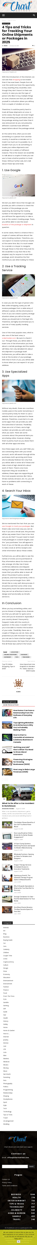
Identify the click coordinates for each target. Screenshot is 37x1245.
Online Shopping (10, 654)
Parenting (6, 1077)
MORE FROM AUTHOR (10, 705)
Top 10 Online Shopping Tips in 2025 (8, 666)
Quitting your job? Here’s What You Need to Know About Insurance (23, 751)
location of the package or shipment (16, 224)
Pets (4, 1080)
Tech (5, 1108)
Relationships (8, 1093)
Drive (5, 971)
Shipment (7, 657)
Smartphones (8, 1099)
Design (5, 968)
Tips (16, 657)
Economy (6, 974)
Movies (5, 1065)
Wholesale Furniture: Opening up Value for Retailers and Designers (24, 856)
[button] (3, 15)
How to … (6, 1034)
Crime (5, 959)
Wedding (6, 1124)
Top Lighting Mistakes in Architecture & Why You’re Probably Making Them (23, 726)
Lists (5, 1052)
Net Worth (7, 1074)
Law (4, 1046)
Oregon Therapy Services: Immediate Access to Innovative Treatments (23, 867)
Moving (5, 1068)
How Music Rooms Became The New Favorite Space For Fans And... (23, 909)
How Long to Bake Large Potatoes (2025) (24, 770)
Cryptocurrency (8, 962)
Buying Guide (7, 940)
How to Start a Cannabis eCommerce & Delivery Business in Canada (23, 738)
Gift (4, 1009)
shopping (16, 80)
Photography (7, 1083)
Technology (7, 1112)
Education (6, 977)
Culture (5, 965)
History (5, 1021)
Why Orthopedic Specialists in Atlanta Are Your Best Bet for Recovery (24, 888)
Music (5, 1071)
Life (4, 1049)
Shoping (6, 1096)
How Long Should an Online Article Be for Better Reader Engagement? (23, 835)
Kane (5, 45)
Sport (5, 1102)
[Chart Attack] (18, 6)
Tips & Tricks (12, 20)
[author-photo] (18, 689)
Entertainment (8, 981)
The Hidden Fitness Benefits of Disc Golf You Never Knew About (24, 824)
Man (4, 1055)
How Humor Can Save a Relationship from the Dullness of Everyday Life (23, 714)
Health (5, 1018)
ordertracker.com (9, 338)
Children (6, 952)
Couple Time (7, 956)
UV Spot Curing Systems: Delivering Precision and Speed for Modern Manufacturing (24, 846)
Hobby (5, 1024)
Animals (6, 927)
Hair (4, 1015)
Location (14, 652)
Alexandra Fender (8, 808)
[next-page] (6, 779)
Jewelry (5, 1040)
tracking (26, 657)
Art (4, 931)
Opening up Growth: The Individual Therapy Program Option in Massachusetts (23, 877)
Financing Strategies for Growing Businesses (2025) (22, 761)
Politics (5, 1087)
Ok (18, 1241)
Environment (7, 984)
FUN (4, 999)
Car (4, 799)
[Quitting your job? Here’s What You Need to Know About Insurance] (7, 749)
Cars (4, 946)
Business (6, 937)
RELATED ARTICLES (9, 702)
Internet (6, 1037)
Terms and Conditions (9, 1186)
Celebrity (6, 949)
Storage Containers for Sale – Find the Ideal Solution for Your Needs (24, 899)
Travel (5, 1118)
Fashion (6, 987)
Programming (8, 1090)
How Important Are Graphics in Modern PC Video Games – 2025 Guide (27, 667)
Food (5, 993)
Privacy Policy (7, 1182)
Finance (6, 990)
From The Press (8, 996)
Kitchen (5, 1043)
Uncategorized (8, 1121)
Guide (5, 1012)
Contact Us (6, 1179)
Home (4, 20)
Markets (6, 1059)
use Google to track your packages (16, 526)
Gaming (6, 1005)
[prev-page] (3, 779)
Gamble (6, 1002)
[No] (34, 1237)
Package (24, 654)
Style (5, 1105)
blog (4, 934)
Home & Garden (9, 1030)
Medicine (6, 1062)
